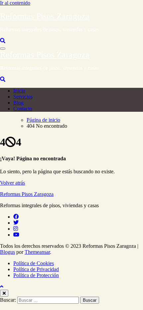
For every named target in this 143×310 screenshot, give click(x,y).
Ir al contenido (15, 3)
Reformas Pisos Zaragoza (44, 16)
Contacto (22, 108)
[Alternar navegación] (2, 49)
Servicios (23, 96)
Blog (18, 102)
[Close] (4, 293)
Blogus (7, 252)
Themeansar (37, 252)
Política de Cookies (33, 263)
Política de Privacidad (36, 269)
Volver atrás (12, 183)
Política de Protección (36, 275)
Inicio (19, 90)
